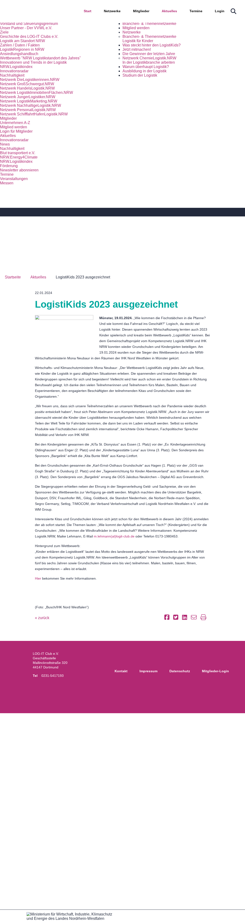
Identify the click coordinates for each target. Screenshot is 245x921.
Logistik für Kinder (137, 41)
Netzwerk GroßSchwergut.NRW (27, 84)
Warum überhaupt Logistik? (145, 67)
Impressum (148, 671)
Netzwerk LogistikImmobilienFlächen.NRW (36, 92)
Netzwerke (112, 11)
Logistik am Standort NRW (22, 41)
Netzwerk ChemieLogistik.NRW (149, 58)
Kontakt (121, 671)
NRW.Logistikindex (16, 67)
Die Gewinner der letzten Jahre (148, 54)
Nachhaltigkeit (12, 75)
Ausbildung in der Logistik (144, 71)
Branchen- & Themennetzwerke (149, 24)
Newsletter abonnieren (19, 170)
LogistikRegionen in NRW (22, 49)
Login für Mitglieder (16, 131)
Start (87, 11)
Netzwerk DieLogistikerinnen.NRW (29, 80)
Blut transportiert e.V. (17, 153)
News (5, 144)
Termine (195, 11)
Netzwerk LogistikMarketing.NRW (28, 101)
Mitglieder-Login (215, 671)
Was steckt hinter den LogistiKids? (151, 45)
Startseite (13, 277)
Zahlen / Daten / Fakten (20, 45)
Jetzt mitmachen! (136, 49)
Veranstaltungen (14, 179)
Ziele (4, 32)
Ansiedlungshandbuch (19, 54)
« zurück (42, 618)
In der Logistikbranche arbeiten (148, 62)
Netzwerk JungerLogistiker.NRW (27, 97)
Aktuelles (169, 11)
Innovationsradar (14, 71)
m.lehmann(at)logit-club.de (114, 536)
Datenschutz (179, 671)
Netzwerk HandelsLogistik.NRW (27, 88)
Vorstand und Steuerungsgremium (29, 24)
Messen (6, 183)
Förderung (9, 166)
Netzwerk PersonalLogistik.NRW (28, 110)
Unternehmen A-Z (15, 123)
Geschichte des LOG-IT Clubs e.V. (29, 36)
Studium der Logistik (139, 75)
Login (219, 11)
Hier (38, 578)
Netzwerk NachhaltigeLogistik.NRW (30, 105)
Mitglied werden (136, 28)
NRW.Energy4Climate (19, 157)
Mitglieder (141, 11)
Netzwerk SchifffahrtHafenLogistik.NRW (34, 114)
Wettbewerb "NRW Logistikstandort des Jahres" (40, 58)
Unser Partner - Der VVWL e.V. (26, 28)
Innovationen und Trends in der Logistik (33, 62)
